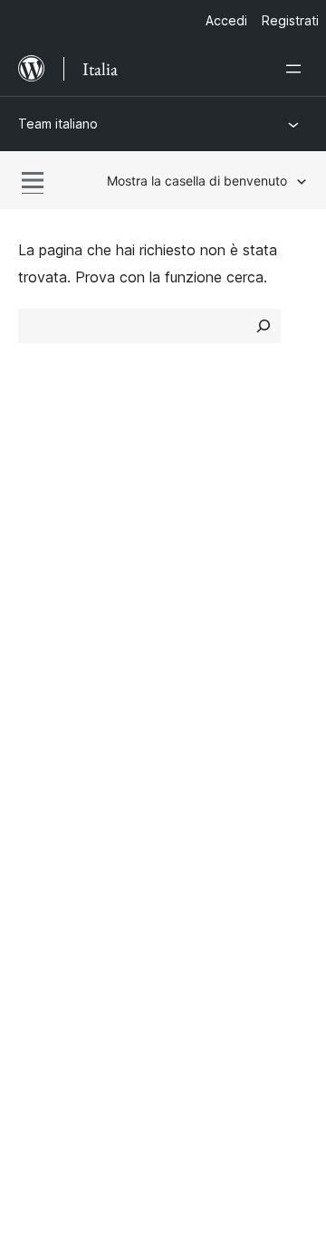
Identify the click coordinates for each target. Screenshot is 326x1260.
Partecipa (204, 652)
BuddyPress (67, 902)
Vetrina (195, 496)
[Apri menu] (297, 69)
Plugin (191, 560)
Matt (43, 839)
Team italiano (58, 123)
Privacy (43, 592)
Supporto (49, 683)
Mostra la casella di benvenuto (197, 180)
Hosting (44, 560)
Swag (199, 748)
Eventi (193, 683)
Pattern (197, 592)
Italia (76, 985)
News (37, 528)
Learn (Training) (70, 652)
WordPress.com (79, 806)
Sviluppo (45, 715)
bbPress (54, 871)
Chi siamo (50, 496)
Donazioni (214, 715)
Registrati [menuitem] (290, 20)
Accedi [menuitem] (226, 20)
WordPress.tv (72, 748)
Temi (188, 528)
